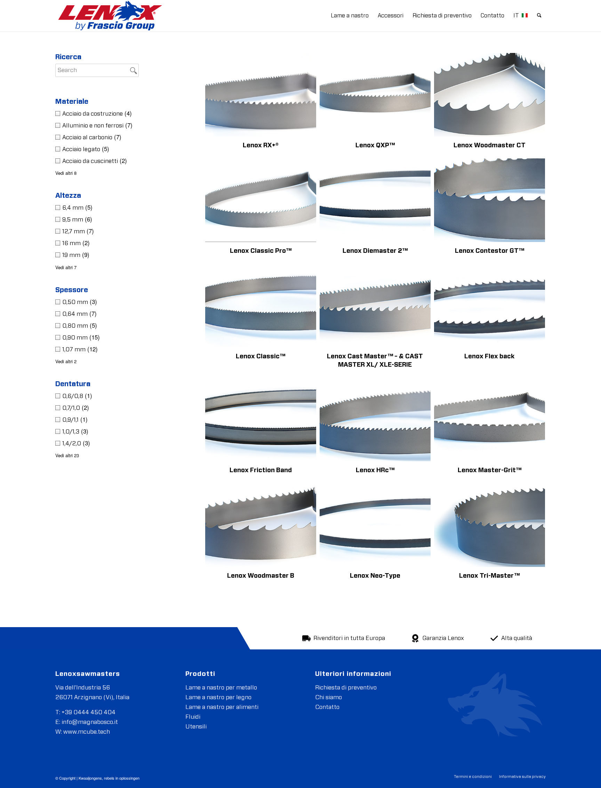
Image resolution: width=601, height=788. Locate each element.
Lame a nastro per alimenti (221, 707)
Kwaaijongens (90, 778)
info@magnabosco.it (90, 722)
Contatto (327, 707)
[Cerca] (539, 15)
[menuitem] (349, 15)
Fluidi (192, 717)
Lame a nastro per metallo (221, 688)
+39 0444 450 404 (88, 712)
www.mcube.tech (86, 732)
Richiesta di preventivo (346, 688)
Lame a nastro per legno (218, 697)
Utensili (196, 727)
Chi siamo (328, 697)
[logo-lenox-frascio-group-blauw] (109, 15)
